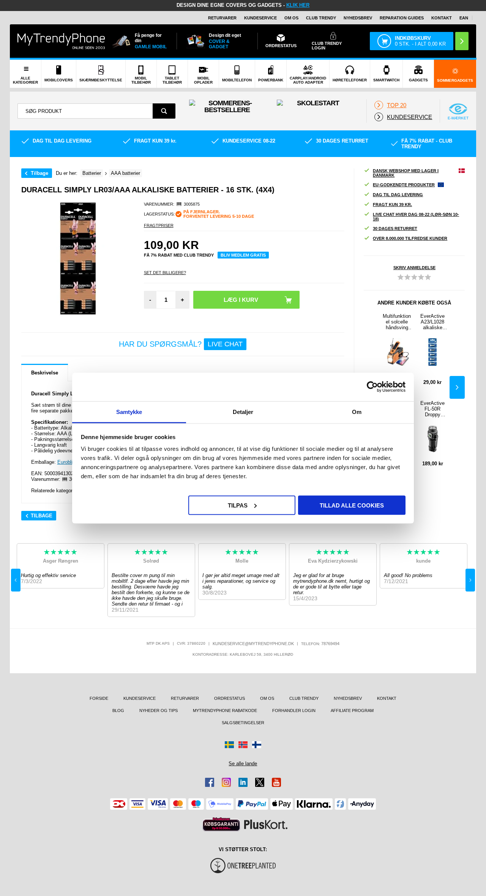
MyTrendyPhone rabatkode (225, 710)
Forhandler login (294, 710)
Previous (16, 580)
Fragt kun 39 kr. (392, 204)
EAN (463, 18)
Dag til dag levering (398, 194)
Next (457, 387)
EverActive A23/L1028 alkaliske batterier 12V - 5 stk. (432, 321)
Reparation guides (402, 18)
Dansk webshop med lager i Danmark (406, 173)
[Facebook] (209, 782)
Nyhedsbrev (358, 18)
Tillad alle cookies (352, 505)
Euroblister (69, 462)
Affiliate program (352, 710)
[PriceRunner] (221, 824)
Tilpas (238, 505)
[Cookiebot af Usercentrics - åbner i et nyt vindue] (372, 387)
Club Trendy (321, 18)
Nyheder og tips (158, 710)
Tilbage (39, 173)
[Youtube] (276, 782)
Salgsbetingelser (243, 722)
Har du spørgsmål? (181, 344)
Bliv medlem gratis (243, 255)
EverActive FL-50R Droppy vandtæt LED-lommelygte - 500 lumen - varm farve (432, 408)
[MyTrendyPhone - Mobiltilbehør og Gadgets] (61, 41)
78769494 (330, 643)
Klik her (297, 5)
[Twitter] (259, 782)
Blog (118, 710)
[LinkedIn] (243, 782)
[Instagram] (226, 782)
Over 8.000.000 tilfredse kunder (410, 238)
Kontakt (441, 18)
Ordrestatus (229, 698)
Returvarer (222, 18)
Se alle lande (243, 763)
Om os (291, 18)
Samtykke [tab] (129, 411)
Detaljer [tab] (243, 411)
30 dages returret (395, 228)
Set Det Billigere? (165, 272)
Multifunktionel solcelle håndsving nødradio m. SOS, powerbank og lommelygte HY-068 (397, 321)
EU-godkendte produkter (404, 184)
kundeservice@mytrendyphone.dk (253, 643)
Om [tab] (356, 411)
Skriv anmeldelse (414, 267)
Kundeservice (260, 18)
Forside (99, 698)
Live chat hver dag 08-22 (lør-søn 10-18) (416, 216)
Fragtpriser (159, 225)
